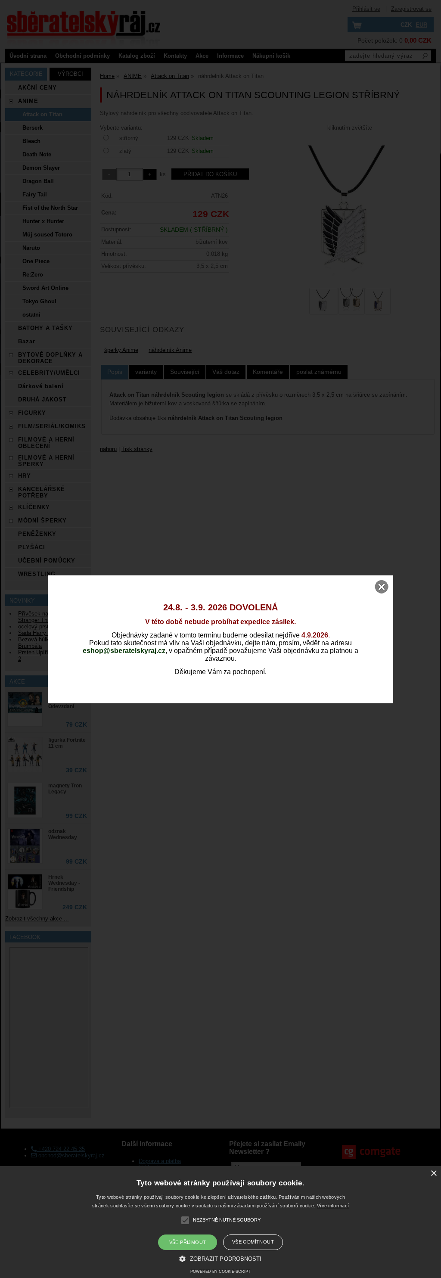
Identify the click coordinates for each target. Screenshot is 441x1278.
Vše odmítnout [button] (253, 1241)
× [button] (433, 1173)
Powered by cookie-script (220, 1271)
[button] (220, 1258)
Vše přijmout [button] (187, 1242)
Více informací (333, 1205)
